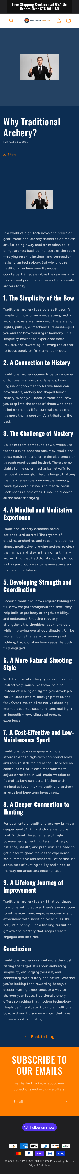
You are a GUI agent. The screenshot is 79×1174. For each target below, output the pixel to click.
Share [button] (12, 154)
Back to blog (42, 1036)
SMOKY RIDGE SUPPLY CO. (33, 1161)
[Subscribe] (65, 1102)
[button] (11, 20)
